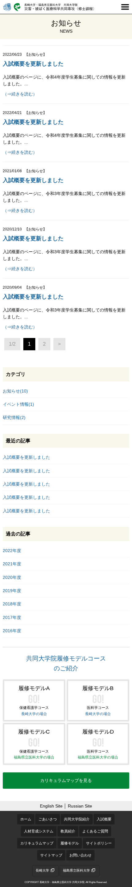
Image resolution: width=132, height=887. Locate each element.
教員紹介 (67, 831)
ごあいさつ (47, 819)
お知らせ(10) (15, 391)
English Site (51, 806)
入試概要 (104, 819)
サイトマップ (51, 855)
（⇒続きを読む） (20, 94)
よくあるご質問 (95, 831)
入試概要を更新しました (33, 64)
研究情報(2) (14, 417)
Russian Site (80, 806)
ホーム (25, 819)
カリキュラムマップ (36, 843)
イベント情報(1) (18, 404)
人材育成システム (38, 831)
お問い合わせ (80, 855)
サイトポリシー (99, 843)
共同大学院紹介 (77, 819)
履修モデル (69, 843)
